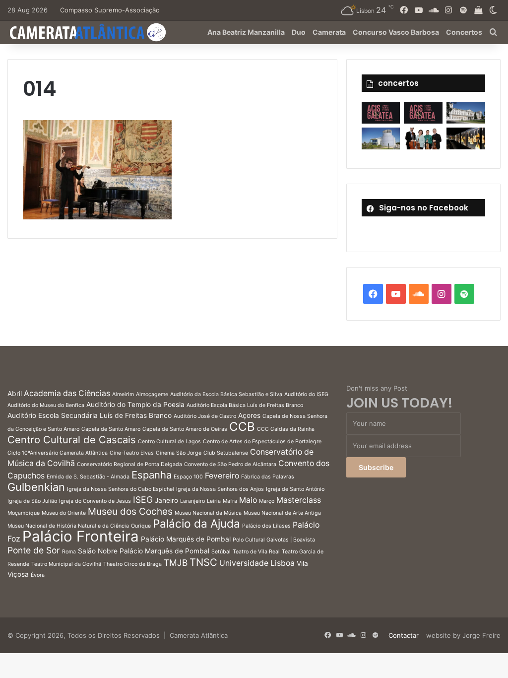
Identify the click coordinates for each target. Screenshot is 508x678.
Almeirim (123, 394)
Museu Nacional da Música (208, 513)
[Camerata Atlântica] (87, 32)
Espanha (151, 475)
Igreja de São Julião (32, 501)
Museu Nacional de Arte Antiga (282, 513)
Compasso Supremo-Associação (110, 10)
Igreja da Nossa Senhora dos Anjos (220, 489)
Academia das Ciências (67, 393)
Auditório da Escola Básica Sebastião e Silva (226, 394)
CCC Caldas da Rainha (286, 429)
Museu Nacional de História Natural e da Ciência (68, 526)
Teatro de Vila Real (256, 551)
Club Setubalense (225, 453)
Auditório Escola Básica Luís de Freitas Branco (245, 405)
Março (266, 501)
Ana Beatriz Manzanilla (246, 32)
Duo (299, 32)
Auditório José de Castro (205, 416)
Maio (248, 500)
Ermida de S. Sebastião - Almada (88, 477)
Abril (14, 394)
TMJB (176, 562)
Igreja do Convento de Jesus (95, 501)
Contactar (403, 635)
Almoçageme (152, 394)
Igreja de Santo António (295, 489)
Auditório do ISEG (306, 394)
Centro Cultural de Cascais (71, 439)
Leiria (214, 501)
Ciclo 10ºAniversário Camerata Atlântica (57, 453)
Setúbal (221, 551)
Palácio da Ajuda (196, 523)
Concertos (464, 32)
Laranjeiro (192, 501)
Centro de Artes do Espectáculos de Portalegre (262, 441)
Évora (38, 575)
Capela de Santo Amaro (110, 429)
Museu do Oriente (64, 513)
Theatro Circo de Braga (132, 564)
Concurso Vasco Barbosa (396, 32)
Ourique (141, 526)
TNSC (203, 562)
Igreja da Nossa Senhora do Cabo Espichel (120, 489)
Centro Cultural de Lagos (169, 441)
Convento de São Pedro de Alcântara (230, 464)
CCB (242, 426)
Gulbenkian (36, 486)
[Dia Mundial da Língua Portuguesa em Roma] (423, 138)
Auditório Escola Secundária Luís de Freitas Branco (89, 415)
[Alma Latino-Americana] (465, 138)
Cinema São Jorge (178, 453)
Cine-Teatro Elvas (132, 453)
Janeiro (166, 500)
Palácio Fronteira (80, 536)
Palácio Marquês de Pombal (186, 539)
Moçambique (23, 513)
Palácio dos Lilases (266, 526)
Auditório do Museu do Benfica (45, 405)
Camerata (329, 32)
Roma (69, 551)
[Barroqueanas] (465, 113)
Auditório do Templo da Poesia (135, 404)
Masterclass (298, 500)
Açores (249, 415)
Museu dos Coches (130, 511)
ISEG (143, 499)
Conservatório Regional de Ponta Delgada (129, 464)
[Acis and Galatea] (381, 113)
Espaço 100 (188, 477)
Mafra (230, 501)
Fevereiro (222, 475)
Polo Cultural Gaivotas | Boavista (274, 540)
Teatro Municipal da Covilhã (66, 564)
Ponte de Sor (33, 550)
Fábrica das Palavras (267, 477)
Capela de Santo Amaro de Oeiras (184, 429)
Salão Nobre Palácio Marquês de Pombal (143, 551)
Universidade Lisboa (257, 563)
